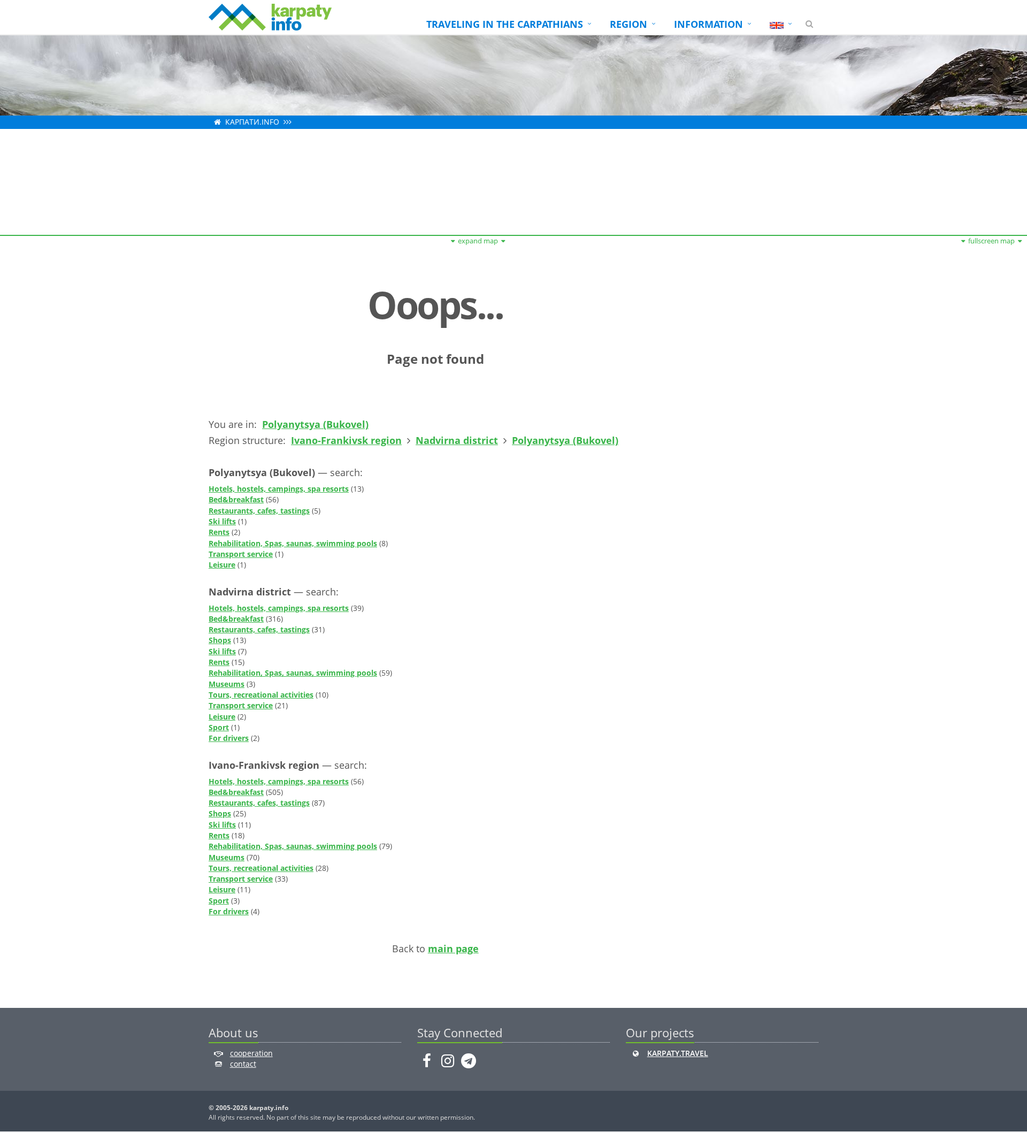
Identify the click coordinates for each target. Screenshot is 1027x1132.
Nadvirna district (457, 440)
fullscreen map (991, 241)
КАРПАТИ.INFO (252, 122)
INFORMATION (708, 24)
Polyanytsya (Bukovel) (315, 424)
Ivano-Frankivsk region (346, 440)
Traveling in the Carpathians (504, 24)
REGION (628, 24)
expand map (478, 241)
